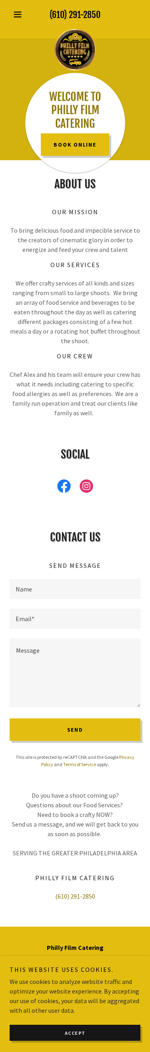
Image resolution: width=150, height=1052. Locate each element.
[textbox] (75, 589)
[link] (75, 29)
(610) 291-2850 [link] (75, 14)
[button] (19, 14)
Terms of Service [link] (79, 764)
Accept (75, 1033)
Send (75, 729)
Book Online (75, 144)
